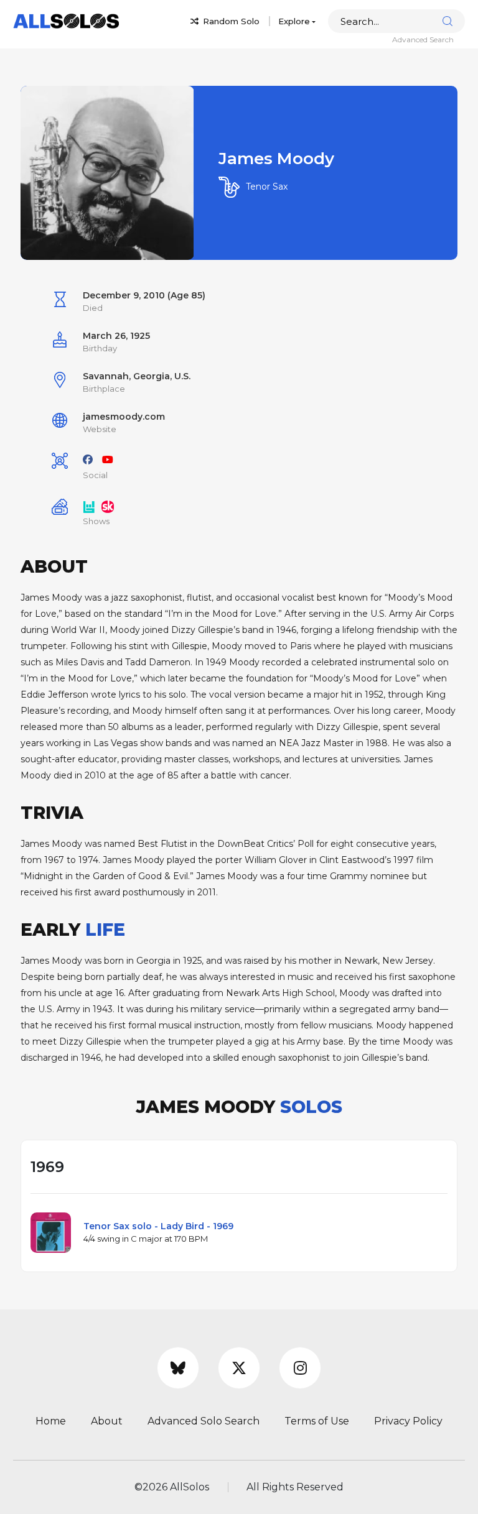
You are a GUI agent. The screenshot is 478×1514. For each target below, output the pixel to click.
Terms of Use (316, 1421)
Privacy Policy (408, 1421)
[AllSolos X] (239, 1368)
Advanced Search (423, 39)
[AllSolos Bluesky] (178, 1368)
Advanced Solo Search (204, 1421)
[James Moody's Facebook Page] (88, 460)
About (107, 1421)
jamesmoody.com (124, 416)
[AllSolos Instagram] (300, 1368)
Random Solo (230, 21)
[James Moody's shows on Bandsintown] (89, 506)
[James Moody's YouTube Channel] (107, 460)
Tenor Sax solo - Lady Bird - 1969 (158, 1226)
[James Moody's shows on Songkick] (107, 506)
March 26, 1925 (116, 335)
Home (50, 1421)
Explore (294, 21)
